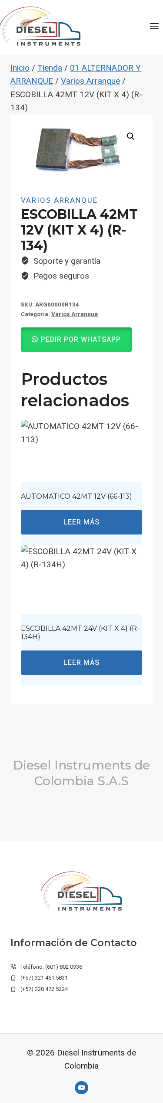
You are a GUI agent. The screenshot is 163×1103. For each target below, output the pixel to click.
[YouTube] (81, 1087)
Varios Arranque (59, 200)
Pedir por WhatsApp (81, 339)
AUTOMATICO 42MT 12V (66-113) (76, 496)
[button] (131, 136)
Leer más (81, 522)
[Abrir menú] (154, 26)
